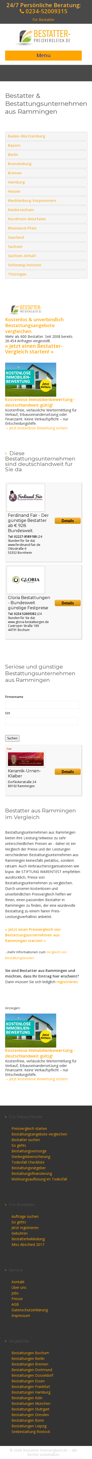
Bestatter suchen (26, 1139)
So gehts (19, 1145)
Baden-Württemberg (82, 136)
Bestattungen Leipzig (29, 1425)
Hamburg (82, 182)
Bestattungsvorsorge (29, 1150)
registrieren (66, 981)
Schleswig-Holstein (82, 264)
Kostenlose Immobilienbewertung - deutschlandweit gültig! (40, 402)
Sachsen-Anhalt (82, 255)
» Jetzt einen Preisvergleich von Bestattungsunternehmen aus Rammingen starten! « (33, 935)
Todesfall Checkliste (28, 1162)
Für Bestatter (43, 19)
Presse (17, 1298)
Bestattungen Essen (28, 1380)
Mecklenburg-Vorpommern (82, 200)
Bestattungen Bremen (30, 1364)
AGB (15, 1304)
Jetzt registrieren (25, 1227)
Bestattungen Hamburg (31, 1392)
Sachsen (82, 246)
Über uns (19, 1287)
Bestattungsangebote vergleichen (39, 1134)
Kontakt (18, 1281)
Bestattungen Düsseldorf (32, 1375)
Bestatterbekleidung (28, 1238)
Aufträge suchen (25, 1216)
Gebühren (20, 1233)
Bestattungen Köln (27, 1397)
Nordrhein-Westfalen (82, 218)
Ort (7, 713)
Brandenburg (82, 163)
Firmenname (14, 697)
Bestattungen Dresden (30, 1414)
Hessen (82, 191)
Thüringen (82, 274)
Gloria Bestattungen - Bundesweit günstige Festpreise (29, 602)
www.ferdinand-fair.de (24, 545)
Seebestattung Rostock (31, 1431)
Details (68, 521)
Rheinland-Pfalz (82, 228)
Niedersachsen (82, 209)
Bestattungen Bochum (30, 1352)
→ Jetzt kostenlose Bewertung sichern (36, 428)
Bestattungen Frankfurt (31, 1386)
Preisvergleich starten (29, 1128)
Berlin (82, 154)
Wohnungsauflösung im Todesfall (39, 1179)
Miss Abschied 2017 (28, 1244)
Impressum (21, 1315)
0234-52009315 (45, 11)
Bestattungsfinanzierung (32, 1173)
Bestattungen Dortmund (32, 1369)
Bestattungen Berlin (28, 1358)
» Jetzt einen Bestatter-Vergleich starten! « (34, 348)
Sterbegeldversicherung (31, 1156)
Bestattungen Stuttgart (31, 1409)
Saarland (82, 237)
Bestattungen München (31, 1403)
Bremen (82, 172)
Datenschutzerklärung (30, 1309)
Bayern (82, 145)
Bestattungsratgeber (29, 1167)
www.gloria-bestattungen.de (28, 622)
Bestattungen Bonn (28, 1420)
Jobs (15, 1293)
